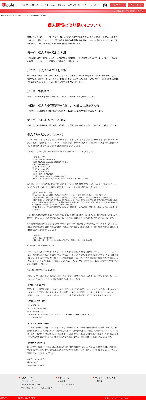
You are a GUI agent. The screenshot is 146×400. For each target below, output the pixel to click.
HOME (25, 5)
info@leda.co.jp (40, 308)
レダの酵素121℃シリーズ (30, 385)
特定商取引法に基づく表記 (26, 398)
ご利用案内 (50, 5)
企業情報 (61, 5)
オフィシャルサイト (91, 5)
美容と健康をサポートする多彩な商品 (35, 388)
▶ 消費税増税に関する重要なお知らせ (128, 11)
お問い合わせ (36, 5)
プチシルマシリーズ (28, 381)
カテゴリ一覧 (74, 5)
